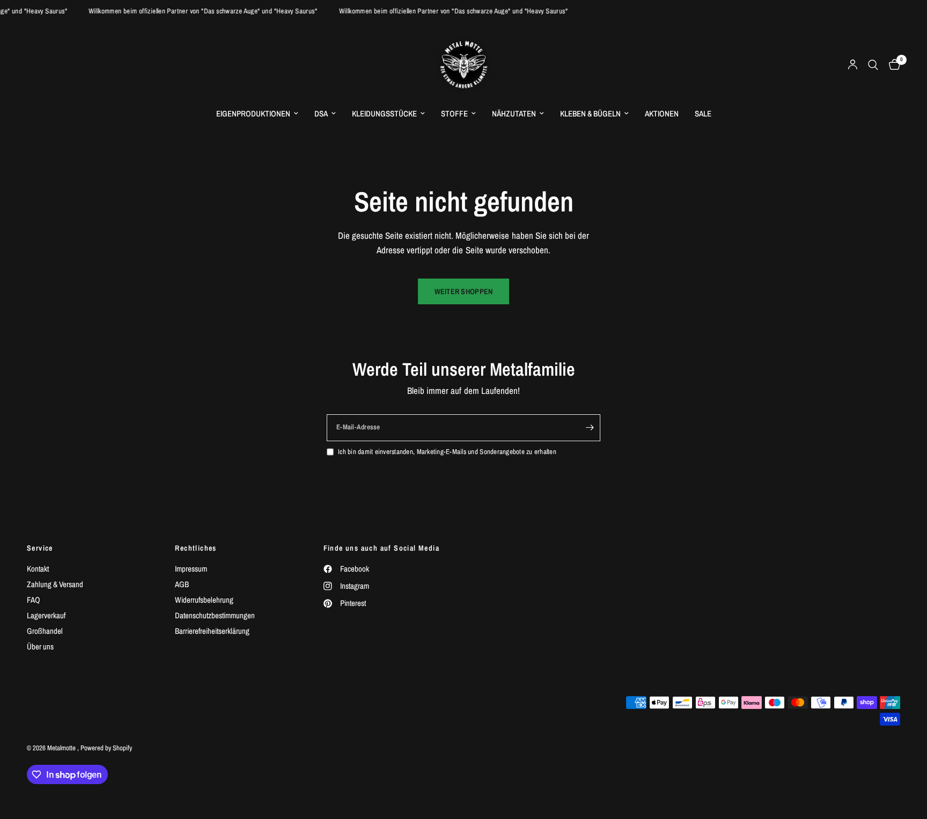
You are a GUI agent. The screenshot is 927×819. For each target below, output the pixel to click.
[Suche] (873, 64)
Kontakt (38, 568)
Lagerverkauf (46, 615)
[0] (892, 64)
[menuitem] (257, 114)
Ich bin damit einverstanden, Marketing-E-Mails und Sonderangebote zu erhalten (447, 451)
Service (40, 548)
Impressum (191, 568)
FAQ (33, 599)
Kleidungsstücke (384, 113)
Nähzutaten (514, 113)
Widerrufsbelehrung (204, 599)
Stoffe (454, 113)
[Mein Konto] (853, 64)
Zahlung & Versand (55, 584)
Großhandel (45, 631)
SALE (703, 113)
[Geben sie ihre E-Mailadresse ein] (589, 427)
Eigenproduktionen (253, 113)
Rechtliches (195, 548)
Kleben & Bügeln (590, 113)
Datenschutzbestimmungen (215, 615)
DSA (321, 113)
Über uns (40, 646)
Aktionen (662, 113)
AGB (182, 584)
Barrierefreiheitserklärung (212, 631)
